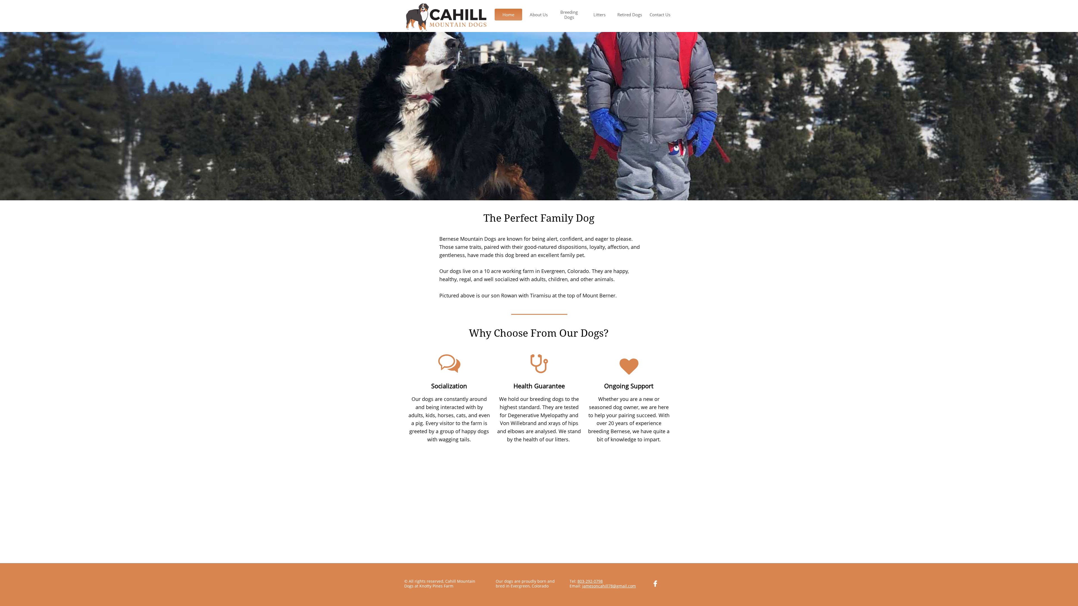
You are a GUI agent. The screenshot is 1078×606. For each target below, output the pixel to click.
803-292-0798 (590, 581)
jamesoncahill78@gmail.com (609, 586)
